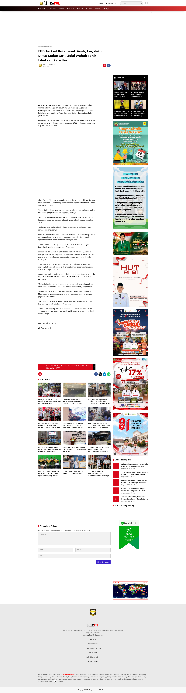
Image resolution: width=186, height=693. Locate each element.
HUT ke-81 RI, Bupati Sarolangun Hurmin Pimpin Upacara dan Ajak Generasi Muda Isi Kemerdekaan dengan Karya (133, 490)
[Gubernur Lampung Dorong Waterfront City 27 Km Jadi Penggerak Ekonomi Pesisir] (74, 414)
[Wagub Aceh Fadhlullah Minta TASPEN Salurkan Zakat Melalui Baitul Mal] (74, 438)
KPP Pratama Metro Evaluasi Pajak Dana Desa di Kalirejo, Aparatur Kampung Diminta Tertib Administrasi (48, 473)
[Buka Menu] (146, 3)
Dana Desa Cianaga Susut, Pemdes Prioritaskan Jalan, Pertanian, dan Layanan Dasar (99, 401)
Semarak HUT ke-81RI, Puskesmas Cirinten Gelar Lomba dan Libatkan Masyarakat (133, 498)
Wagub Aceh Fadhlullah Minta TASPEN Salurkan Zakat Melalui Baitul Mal (74, 449)
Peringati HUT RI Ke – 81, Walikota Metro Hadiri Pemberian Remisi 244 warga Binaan (98, 473)
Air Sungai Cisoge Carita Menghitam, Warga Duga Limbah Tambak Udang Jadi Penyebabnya (73, 401)
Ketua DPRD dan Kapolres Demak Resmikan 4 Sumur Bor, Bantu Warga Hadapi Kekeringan (49, 401)
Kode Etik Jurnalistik (93, 657)
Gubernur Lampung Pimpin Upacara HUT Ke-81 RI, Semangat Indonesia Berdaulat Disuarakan (134, 481)
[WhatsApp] (109, 374)
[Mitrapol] (49, 3)
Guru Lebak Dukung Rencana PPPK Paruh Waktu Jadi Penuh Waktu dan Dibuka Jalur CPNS (99, 425)
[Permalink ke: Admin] (40, 65)
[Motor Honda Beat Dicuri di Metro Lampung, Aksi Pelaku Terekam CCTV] (121, 85)
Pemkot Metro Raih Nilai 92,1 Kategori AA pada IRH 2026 (73, 472)
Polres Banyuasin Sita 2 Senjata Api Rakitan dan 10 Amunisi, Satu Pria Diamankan (138, 94)
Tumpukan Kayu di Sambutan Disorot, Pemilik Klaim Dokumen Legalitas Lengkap (98, 449)
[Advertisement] (27, 43)
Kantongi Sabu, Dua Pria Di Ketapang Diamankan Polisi (121, 113)
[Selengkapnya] (145, 78)
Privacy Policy (93, 661)
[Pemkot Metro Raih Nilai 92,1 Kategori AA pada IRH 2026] (74, 462)
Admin (45, 64)
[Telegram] (104, 374)
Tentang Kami (93, 644)
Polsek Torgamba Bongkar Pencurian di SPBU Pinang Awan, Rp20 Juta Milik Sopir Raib (138, 113)
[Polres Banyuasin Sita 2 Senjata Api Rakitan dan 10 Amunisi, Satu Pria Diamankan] (138, 85)
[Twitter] (100, 374)
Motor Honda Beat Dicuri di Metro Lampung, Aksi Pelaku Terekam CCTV (121, 94)
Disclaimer (93, 653)
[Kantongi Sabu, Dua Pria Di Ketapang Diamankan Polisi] (121, 104)
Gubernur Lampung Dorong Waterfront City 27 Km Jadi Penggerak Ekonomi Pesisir (73, 425)
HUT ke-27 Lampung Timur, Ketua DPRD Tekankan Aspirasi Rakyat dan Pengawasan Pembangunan (49, 449)
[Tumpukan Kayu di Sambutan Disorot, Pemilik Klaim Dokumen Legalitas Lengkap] (99, 438)
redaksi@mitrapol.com (95, 635)
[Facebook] (96, 374)
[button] (141, 3)
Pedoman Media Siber (93, 648)
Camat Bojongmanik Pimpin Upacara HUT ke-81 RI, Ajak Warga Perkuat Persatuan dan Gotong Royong (134, 473)
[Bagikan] (109, 65)
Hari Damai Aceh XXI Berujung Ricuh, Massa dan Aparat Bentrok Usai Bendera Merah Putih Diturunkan (134, 465)
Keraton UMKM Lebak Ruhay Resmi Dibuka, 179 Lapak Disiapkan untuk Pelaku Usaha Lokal (49, 425)
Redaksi (93, 639)
